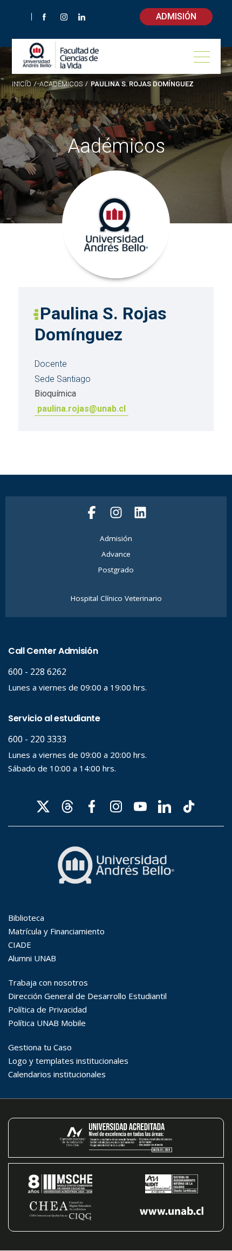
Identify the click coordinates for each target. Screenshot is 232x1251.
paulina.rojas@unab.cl (81, 409)
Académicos (61, 84)
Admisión (176, 16)
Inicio (21, 84)
